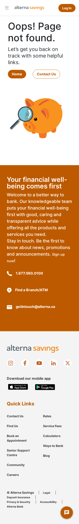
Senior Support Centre (18, 452)
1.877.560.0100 (29, 273)
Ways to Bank (53, 446)
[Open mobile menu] (7, 7)
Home (17, 74)
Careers (13, 475)
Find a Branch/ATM (31, 290)
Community (16, 465)
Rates (47, 416)
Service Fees (52, 426)
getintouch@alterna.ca (35, 306)
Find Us (12, 426)
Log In (67, 8)
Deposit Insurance (18, 497)
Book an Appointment (17, 438)
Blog (46, 455)
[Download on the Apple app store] (18, 387)
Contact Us (46, 74)
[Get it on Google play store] (45, 387)
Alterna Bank (15, 506)
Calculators (52, 436)
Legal (46, 492)
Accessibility (48, 502)
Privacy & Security (18, 502)
